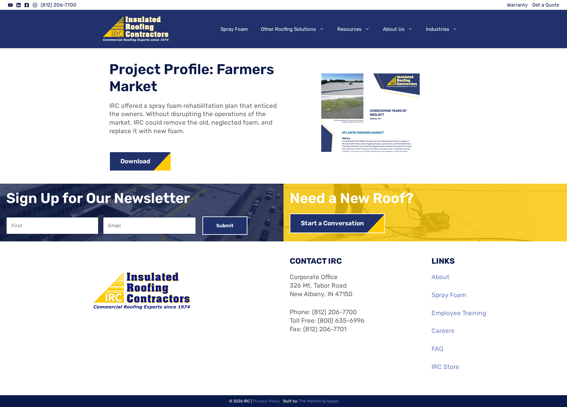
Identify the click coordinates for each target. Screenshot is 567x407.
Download (135, 161)
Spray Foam (234, 29)
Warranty (517, 5)
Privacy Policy (266, 401)
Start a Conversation (332, 223)
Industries (437, 29)
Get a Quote (545, 5)
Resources (349, 29)
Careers (442, 331)
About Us (394, 29)
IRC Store (445, 367)
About (440, 277)
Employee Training (458, 313)
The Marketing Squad (318, 401)
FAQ (437, 349)
